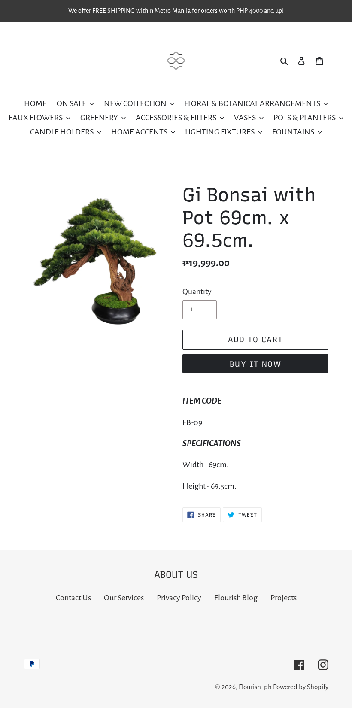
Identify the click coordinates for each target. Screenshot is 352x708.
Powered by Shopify (300, 686)
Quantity (197, 291)
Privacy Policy (179, 597)
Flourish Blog (236, 597)
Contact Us (73, 597)
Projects (283, 597)
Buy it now (255, 364)
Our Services (124, 597)
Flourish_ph (255, 686)
